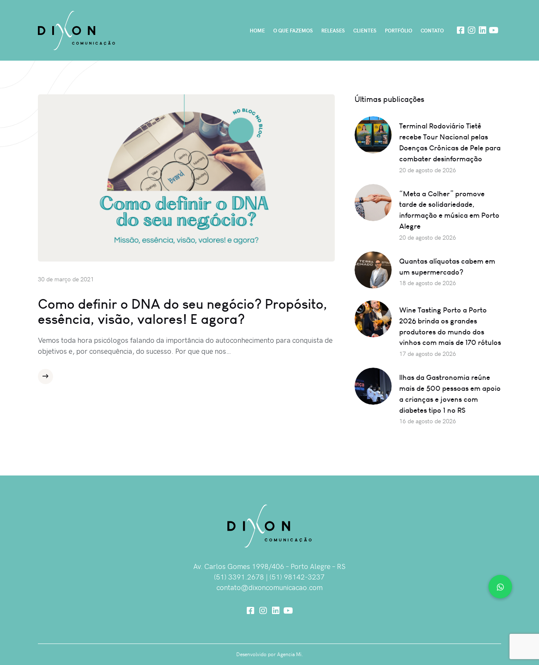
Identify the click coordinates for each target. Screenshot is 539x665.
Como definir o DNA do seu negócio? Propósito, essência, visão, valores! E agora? (182, 311)
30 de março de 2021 (66, 279)
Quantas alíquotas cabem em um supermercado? (447, 266)
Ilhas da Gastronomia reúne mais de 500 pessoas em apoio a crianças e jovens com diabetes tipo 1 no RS (450, 393)
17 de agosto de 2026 (427, 354)
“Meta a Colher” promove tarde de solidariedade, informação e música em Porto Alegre (449, 210)
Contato (432, 30)
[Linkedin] (482, 30)
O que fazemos (293, 30)
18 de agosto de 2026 (427, 283)
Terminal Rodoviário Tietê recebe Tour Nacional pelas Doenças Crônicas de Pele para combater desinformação (450, 142)
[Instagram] (471, 30)
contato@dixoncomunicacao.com (269, 587)
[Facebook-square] (460, 30)
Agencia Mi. (290, 654)
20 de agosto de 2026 (427, 170)
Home (257, 30)
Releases (333, 30)
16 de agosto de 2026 (427, 421)
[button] (500, 586)
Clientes (364, 30)
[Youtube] (493, 30)
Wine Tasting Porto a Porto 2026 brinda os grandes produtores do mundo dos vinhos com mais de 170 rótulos (450, 326)
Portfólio (398, 30)
